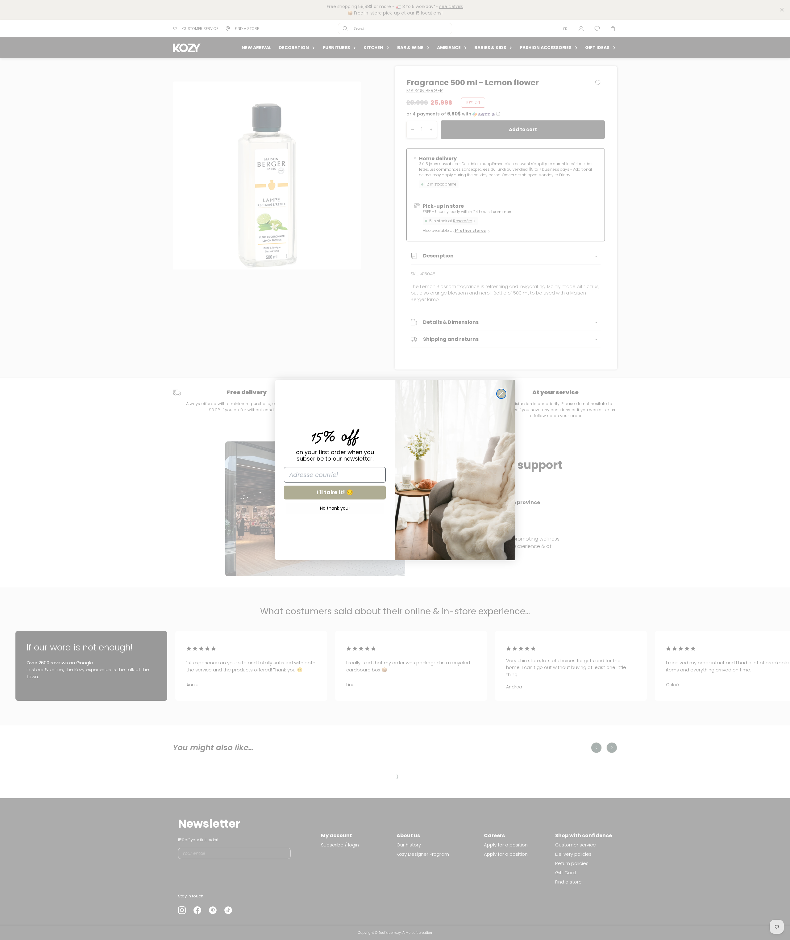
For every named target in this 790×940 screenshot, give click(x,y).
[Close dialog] (501, 394)
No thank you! (335, 508)
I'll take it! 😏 (335, 492)
